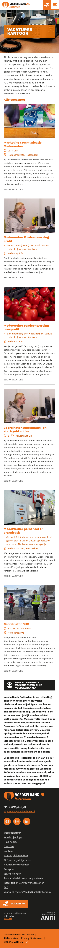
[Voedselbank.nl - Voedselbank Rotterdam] (16, 5)
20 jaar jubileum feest (16, 855)
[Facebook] (7, 821)
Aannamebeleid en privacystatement (24, 878)
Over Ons (9, 846)
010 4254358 (15, 807)
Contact (8, 851)
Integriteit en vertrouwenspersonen (24, 882)
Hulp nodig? (10, 841)
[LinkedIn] (26, 821)
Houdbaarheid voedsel (16, 864)
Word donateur (12, 832)
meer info (8, 919)
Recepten (9, 869)
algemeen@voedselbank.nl (19, 811)
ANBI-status (11, 938)
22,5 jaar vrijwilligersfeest (18, 860)
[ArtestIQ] (21, 941)
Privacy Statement (32, 938)
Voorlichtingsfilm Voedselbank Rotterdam (27, 891)
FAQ (6, 887)
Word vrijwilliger (13, 837)
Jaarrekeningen (12, 873)
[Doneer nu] (47, 5)
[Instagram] (17, 821)
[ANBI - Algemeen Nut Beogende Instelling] (47, 917)
